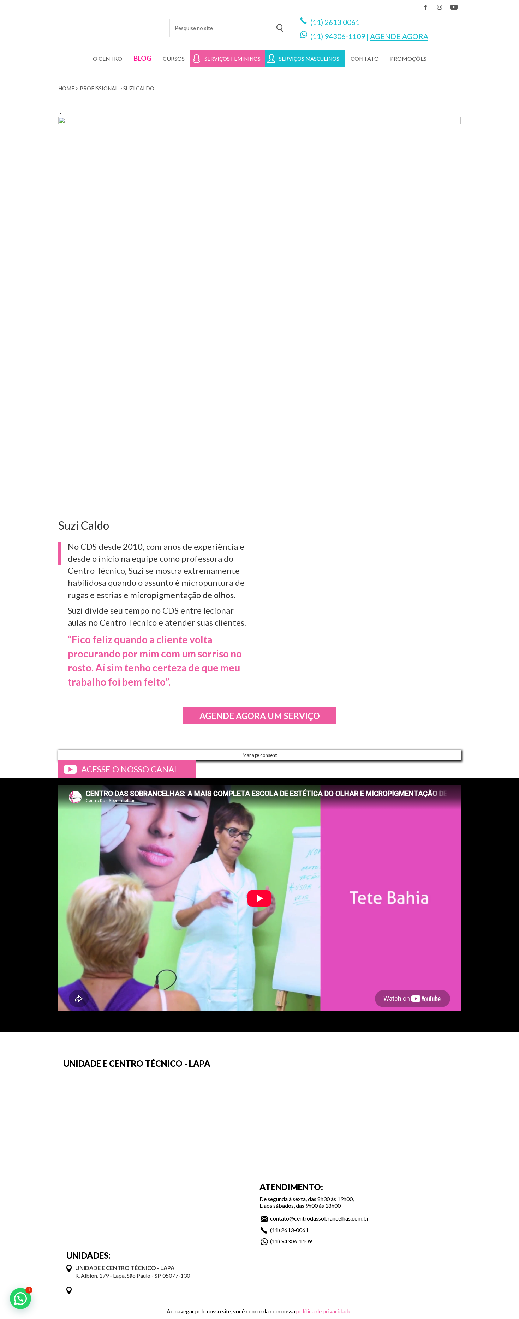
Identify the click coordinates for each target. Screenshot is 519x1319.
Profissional (99, 88)
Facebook (425, 7)
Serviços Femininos (232, 58)
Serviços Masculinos (309, 58)
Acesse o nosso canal (130, 769)
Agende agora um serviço (259, 716)
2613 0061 (342, 22)
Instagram (439, 7)
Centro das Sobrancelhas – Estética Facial (108, 24)
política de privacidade (323, 1311)
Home (66, 88)
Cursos (174, 58)
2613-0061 (295, 1230)
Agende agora (399, 36)
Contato (365, 58)
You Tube (453, 7)
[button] (20, 1298)
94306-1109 (344, 36)
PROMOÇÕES (408, 58)
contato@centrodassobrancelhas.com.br (319, 1218)
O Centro (107, 58)
